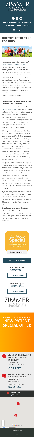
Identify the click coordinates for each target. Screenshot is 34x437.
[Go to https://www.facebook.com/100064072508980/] (13, 18)
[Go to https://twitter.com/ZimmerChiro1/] (17, 18)
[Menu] (17, 434)
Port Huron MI (7, 65)
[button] (17, 338)
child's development (9, 109)
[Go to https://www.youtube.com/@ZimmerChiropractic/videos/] (20, 18)
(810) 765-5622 (17, 286)
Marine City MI (22, 25)
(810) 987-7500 (17, 270)
